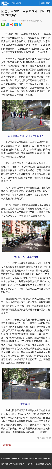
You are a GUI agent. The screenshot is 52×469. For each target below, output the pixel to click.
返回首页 (45, 3)
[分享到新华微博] (20, 24)
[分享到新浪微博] (11, 24)
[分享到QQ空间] (16, 24)
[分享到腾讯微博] (7, 24)
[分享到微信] (3, 24)
